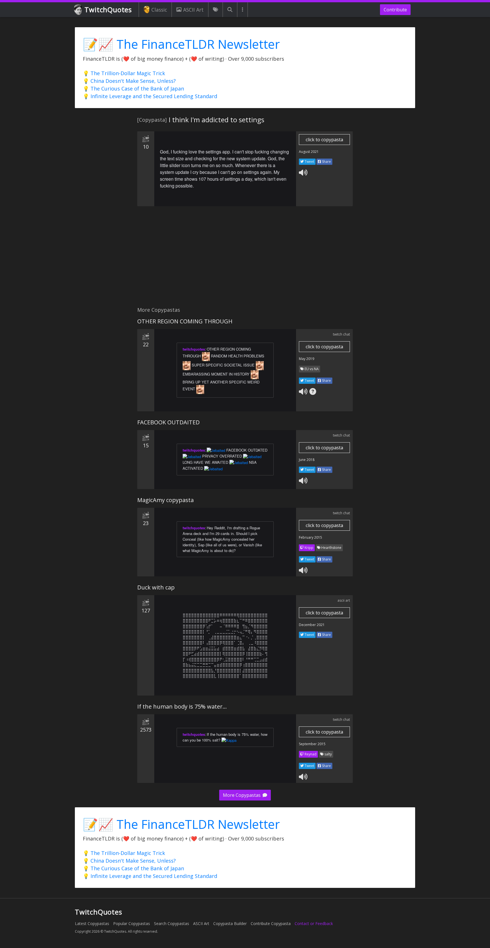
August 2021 (309, 151)
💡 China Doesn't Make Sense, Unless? (129, 80)
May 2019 (306, 358)
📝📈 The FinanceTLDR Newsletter (181, 44)
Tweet (309, 161)
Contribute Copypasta (271, 923)
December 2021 (312, 624)
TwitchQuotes (108, 9)
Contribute (395, 10)
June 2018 (306, 459)
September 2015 (312, 743)
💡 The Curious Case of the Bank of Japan (133, 88)
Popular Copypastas (131, 923)
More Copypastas (242, 795)
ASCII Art (193, 9)
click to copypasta (324, 139)
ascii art (343, 600)
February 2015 (310, 537)
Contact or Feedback (314, 923)
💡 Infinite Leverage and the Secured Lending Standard (150, 96)
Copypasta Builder (230, 923)
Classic (159, 9)
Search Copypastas (171, 923)
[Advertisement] (245, 259)
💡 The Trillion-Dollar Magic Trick (124, 73)
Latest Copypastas (92, 923)
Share (326, 161)
